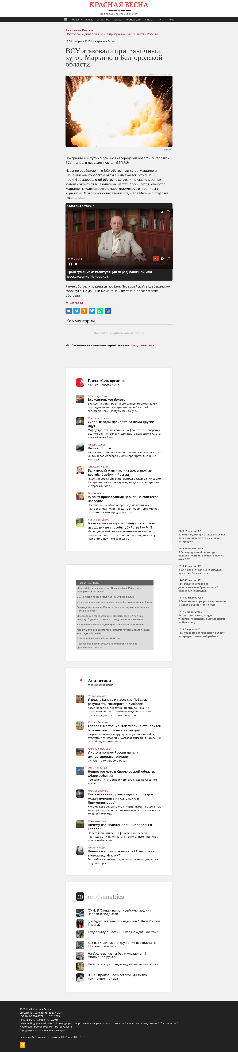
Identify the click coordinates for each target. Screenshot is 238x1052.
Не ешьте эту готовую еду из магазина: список (124, 964)
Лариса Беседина (98, 519)
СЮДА (64, 1037)
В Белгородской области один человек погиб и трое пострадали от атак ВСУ (202, 555)
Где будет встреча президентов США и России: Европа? (124, 923)
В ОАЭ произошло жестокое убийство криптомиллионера (117, 976)
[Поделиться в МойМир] (108, 311)
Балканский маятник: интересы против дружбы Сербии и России (120, 472)
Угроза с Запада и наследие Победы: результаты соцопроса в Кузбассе (117, 701)
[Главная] (119, 8)
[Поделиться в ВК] (69, 311)
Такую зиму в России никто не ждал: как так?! (123, 932)
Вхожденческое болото (106, 399)
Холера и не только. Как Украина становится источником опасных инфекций (124, 728)
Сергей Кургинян (98, 396)
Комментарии (133, 19)
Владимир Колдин (99, 466)
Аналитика (103, 19)
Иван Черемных (98, 768)
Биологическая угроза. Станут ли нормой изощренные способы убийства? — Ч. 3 (121, 525)
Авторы (117, 19)
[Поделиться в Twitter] (92, 311)
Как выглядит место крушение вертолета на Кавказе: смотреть (122, 944)
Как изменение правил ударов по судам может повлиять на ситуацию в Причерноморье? (120, 798)
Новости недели (98, 418)
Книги (160, 19)
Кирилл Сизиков (98, 790)
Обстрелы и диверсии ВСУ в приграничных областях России (112, 34)
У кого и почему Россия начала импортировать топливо (113, 754)
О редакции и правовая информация (42, 1030)
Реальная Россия (79, 30)
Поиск (171, 19)
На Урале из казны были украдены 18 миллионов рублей (117, 955)
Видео (89, 19)
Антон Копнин (97, 847)
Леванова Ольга (98, 821)
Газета (148, 19)
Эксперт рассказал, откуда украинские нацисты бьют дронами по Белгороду (201, 619)
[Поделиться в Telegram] (76, 311)
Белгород (76, 302)
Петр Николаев (97, 696)
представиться (142, 345)
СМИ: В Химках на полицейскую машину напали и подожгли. (119, 912)
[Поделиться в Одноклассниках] (84, 311)
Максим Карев (97, 444)
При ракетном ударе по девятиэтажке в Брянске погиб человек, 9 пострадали (198, 587)
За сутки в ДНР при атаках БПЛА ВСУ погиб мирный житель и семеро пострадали (201, 538)
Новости (77, 19)
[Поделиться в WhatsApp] (100, 311)
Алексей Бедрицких (99, 748)
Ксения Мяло (96, 493)
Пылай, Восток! (100, 448)
